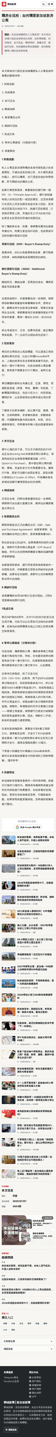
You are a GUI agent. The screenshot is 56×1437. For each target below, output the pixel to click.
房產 (15, 1195)
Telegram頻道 (11, 1377)
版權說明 (36, 1385)
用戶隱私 (36, 1381)
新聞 (5, 1323)
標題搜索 (8, 1348)
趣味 (45, 1323)
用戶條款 (36, 1388)
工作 (5, 1330)
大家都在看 (9, 1341)
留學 (29, 1323)
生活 (21, 1323)
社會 (13, 1323)
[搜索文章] (43, 4)
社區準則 (36, 1377)
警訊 (13, 1330)
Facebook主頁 (11, 1381)
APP (33, 1396)
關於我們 (36, 1392)
